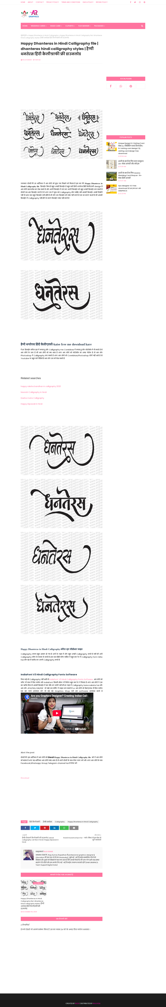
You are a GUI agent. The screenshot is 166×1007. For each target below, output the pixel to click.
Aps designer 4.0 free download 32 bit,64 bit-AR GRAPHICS (129, 188)
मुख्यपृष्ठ (24, 35)
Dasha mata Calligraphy (32, 398)
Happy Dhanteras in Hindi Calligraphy (43, 35)
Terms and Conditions (70, 2)
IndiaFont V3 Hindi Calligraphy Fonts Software (71, 679)
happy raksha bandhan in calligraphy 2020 (41, 386)
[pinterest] (144, 2)
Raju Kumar (27, 60)
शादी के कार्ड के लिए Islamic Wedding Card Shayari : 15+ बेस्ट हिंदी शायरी (130, 175)
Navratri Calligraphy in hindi (34, 392)
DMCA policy (88, 2)
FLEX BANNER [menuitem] (83, 26)
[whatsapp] (120, 86)
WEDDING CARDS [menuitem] (38, 26)
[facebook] (130, 2)
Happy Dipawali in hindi (31, 403)
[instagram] (139, 2)
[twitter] (135, 2)
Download (25, 778)
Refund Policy (102, 2)
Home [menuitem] (24, 26)
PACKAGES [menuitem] (98, 26)
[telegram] (141, 86)
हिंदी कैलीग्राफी (34, 822)
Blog (77, 1003)
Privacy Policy (52, 2)
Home (23, 2)
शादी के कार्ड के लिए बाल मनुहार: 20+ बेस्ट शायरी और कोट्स (131, 162)
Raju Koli (96, 1003)
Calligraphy (60, 822)
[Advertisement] (98, 14)
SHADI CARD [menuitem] (55, 26)
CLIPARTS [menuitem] (69, 26)
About (30, 2)
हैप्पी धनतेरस (47, 822)
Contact (40, 2)
